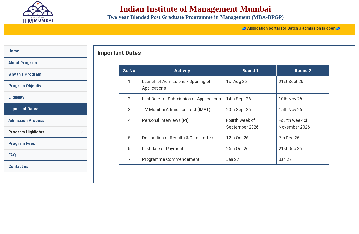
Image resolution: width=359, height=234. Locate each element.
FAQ (12, 155)
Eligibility (16, 97)
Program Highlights (26, 132)
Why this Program (24, 74)
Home (13, 51)
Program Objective (26, 85)
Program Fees (21, 143)
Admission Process (26, 120)
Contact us (18, 166)
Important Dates (23, 108)
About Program (22, 62)
